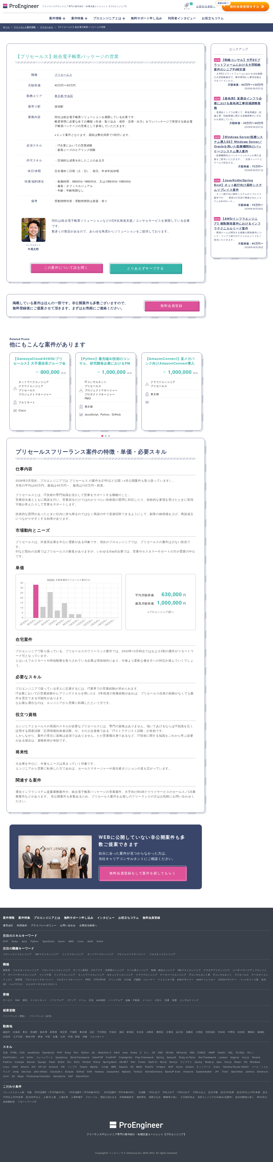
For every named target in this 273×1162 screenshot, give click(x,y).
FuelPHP (111, 1057)
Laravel (223, 1057)
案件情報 (9, 918)
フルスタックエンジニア (162, 954)
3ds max (26, 1071)
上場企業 (63, 1096)
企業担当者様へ (205, 6)
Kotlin (100, 941)
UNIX (15, 1066)
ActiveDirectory (153, 1071)
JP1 (217, 1071)
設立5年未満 (227, 1092)
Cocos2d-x (56, 1071)
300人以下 (168, 1092)
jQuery (198, 1061)
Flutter (142, 1061)
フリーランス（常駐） (15, 1015)
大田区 (199, 1031)
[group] (39, 391)
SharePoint (82, 1076)
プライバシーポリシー (43, 925)
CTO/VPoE (100, 979)
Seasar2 (171, 1057)
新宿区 (130, 1031)
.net (22, 1057)
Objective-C (104, 1052)
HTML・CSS (17, 1052)
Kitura (96, 1061)
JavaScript (33, 1052)
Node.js (209, 1061)
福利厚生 (141, 1096)
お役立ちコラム (213, 18)
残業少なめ (155, 1096)
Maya (21, 1076)
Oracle (83, 1066)
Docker (190, 1066)
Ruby (15, 941)
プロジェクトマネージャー (131, 954)
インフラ (72, 1066)
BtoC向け (262, 1096)
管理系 (18, 979)
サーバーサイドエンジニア (22, 974)
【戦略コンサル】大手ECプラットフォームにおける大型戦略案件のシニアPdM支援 (237, 64)
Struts (163, 1061)
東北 (25, 1031)
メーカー (147, 1000)
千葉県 (73, 1031)
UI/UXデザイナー (227, 979)
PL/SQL (240, 1052)
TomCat (138, 1071)
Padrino (7, 1061)
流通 (167, 1000)
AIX (33, 1066)
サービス (7, 1000)
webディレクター (205, 979)
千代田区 (102, 1031)
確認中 (6, 1031)
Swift (90, 941)
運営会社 (8, 925)
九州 (62, 1036)
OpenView (237, 1071)
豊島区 (251, 1031)
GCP (170, 1066)
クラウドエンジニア (146, 974)
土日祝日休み (188, 1096)
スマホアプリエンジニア (217, 969)
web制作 (101, 1000)
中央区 (68, 96)
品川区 (179, 1031)
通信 (25, 1000)
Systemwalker (204, 1071)
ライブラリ (186, 1061)
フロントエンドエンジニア (17, 954)
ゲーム (82, 1000)
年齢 (29, 1092)
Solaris (25, 1066)
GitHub (80, 1071)
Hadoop (99, 1071)
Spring (160, 1057)
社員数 (142, 1092)
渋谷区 (221, 1031)
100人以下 (154, 1092)
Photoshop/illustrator (39, 1076)
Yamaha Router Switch (236, 1066)
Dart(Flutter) (10, 1057)
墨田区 (159, 1031)
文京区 (140, 1031)
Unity (16, 1071)
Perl (76, 1052)
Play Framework (144, 1057)
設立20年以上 (33, 1096)
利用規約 (22, 925)
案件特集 (24, 918)
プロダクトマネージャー (69, 979)
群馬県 (53, 1031)
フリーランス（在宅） (41, 1015)
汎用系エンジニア (114, 969)
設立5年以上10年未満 (248, 1092)
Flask (52, 1061)
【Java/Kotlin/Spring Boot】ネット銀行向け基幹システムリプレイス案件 (238, 185)
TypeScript (48, 941)
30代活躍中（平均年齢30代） (85, 1092)
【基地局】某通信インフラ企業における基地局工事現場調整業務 (238, 103)
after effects (40, 1071)
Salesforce (59, 1076)
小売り (158, 1000)
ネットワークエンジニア (100, 954)
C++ (146, 1052)
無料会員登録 (151, 918)
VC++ (250, 1052)
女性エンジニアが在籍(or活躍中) (215, 1096)
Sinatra (256, 1057)
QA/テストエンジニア (46, 954)
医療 (174, 1000)
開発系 (6, 969)
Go (93, 1052)
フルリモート (97, 1036)
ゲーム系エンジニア (137, 969)
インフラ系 (45, 974)
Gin (69, 1061)
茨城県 (33, 1031)
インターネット (38, 1000)
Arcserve (188, 1071)
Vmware (160, 1066)
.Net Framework (207, 1057)
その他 (127, 979)
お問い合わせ (68, 925)
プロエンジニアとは (47, 918)
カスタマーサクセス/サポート (42, 984)
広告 (91, 1000)
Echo (77, 1061)
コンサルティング (189, 1000)
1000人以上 (199, 1092)
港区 (121, 1031)
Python (35, 941)
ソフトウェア (57, 1000)
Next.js (173, 1061)
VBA (160, 1052)
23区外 (7, 1036)
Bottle (61, 1061)
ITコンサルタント (222, 974)
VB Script (181, 1052)
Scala (134, 1052)
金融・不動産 (133, 1000)
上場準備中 (77, 1096)
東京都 (59, 96)
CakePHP (97, 1057)
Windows (255, 1061)
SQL (230, 1052)
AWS (71, 941)
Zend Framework (80, 1057)
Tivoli (225, 1071)
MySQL (94, 1066)
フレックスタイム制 (13, 1092)
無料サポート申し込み (146, 18)
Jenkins (250, 1071)
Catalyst (19, 1061)
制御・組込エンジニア (163, 969)
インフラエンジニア (72, 954)
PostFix (149, 1066)
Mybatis (126, 1071)
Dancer (31, 1061)
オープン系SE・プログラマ (87, 969)
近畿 (55, 1036)
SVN (89, 1071)
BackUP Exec (173, 1071)
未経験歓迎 (9, 1101)
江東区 (169, 1031)
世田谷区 (210, 1031)
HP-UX (42, 1066)
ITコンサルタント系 (199, 974)
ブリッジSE (114, 979)
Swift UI (152, 1061)
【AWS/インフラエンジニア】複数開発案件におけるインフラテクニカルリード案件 (237, 223)
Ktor (133, 1061)
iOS (63, 1066)
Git (13, 1076)
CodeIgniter (125, 1057)
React (237, 1061)
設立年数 (213, 1092)
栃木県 (43, 1031)
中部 (47, 1036)
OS (245, 1061)
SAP (70, 1076)
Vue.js (245, 1057)
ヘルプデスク (16, 984)
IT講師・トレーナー (144, 979)
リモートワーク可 (27, 1101)
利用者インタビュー (182, 18)
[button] (102, 436)
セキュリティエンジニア (120, 974)
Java (24, 941)
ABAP (212, 1052)
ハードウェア (115, 1000)
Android (53, 1066)
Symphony (61, 1057)
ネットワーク (203, 1066)
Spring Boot (110, 1061)
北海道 (16, 1031)
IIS (131, 1066)
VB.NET (123, 1061)
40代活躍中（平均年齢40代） (120, 1092)
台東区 (150, 1031)
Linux (80, 941)
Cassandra (113, 1071)
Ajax (219, 1061)
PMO (88, 979)
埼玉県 (63, 1031)
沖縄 (85, 1036)
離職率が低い (170, 1096)
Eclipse (69, 1071)
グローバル (92, 1096)
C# (153, 1052)
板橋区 (261, 1031)
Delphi (221, 1052)
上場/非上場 (49, 1096)
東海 (40, 1036)
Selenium (262, 1071)
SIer (17, 1000)
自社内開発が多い (244, 1096)
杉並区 (241, 1031)
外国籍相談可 (127, 1096)
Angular (234, 1057)
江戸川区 (18, 1036)
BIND (139, 1066)
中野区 (231, 1031)
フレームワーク (44, 1057)
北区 (92, 1031)
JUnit (6, 1076)
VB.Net (169, 1052)
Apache (123, 1066)
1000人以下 (183, 1092)
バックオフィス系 (249, 979)
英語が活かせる (108, 1096)
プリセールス (63, 75)
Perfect (87, 1061)
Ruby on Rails (187, 1057)
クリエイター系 (166, 979)
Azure (61, 941)
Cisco (217, 1066)
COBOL (201, 1052)
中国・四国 (74, 1036)
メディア (71, 1000)
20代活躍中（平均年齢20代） (50, 1092)
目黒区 (189, 1031)
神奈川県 (30, 1036)
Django (42, 1061)
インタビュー (106, 918)
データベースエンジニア (173, 974)
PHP (5, 941)
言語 (5, 1052)
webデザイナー (185, 979)
